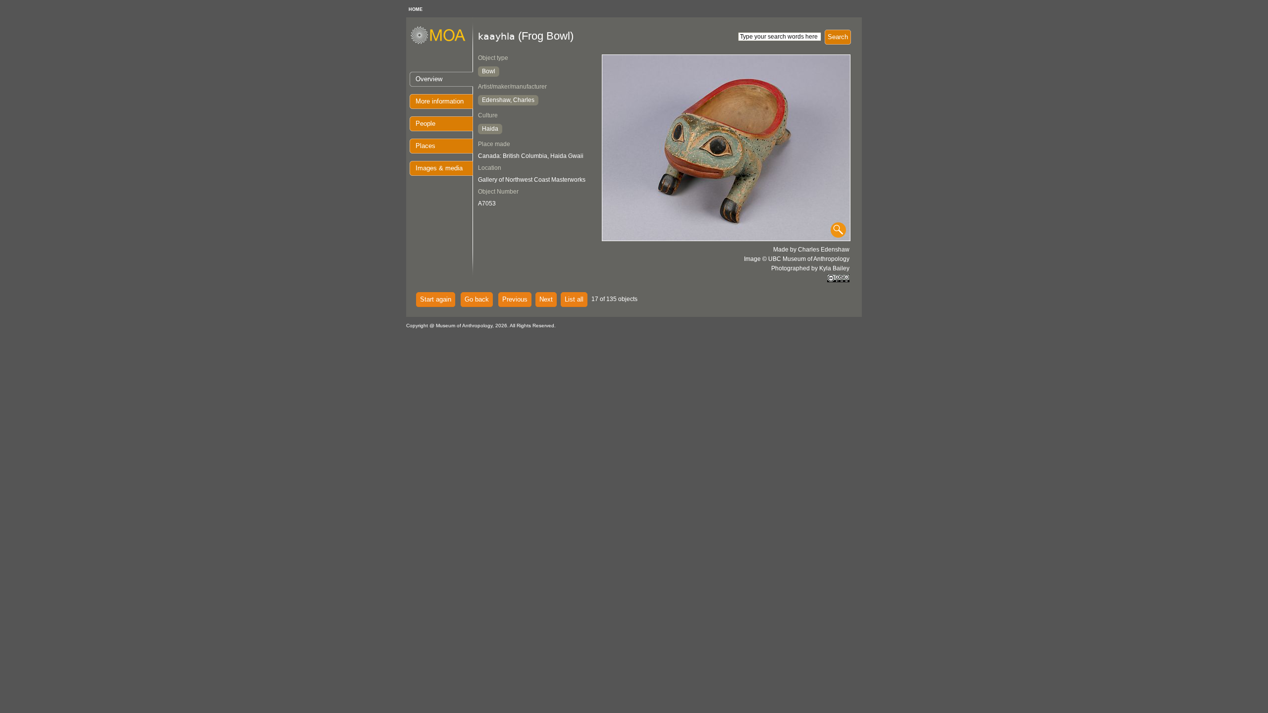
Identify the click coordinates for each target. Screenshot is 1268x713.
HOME (416, 9)
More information (440, 101)
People (425, 123)
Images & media (439, 168)
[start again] (442, 42)
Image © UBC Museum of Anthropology (796, 258)
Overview (429, 79)
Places (425, 146)
